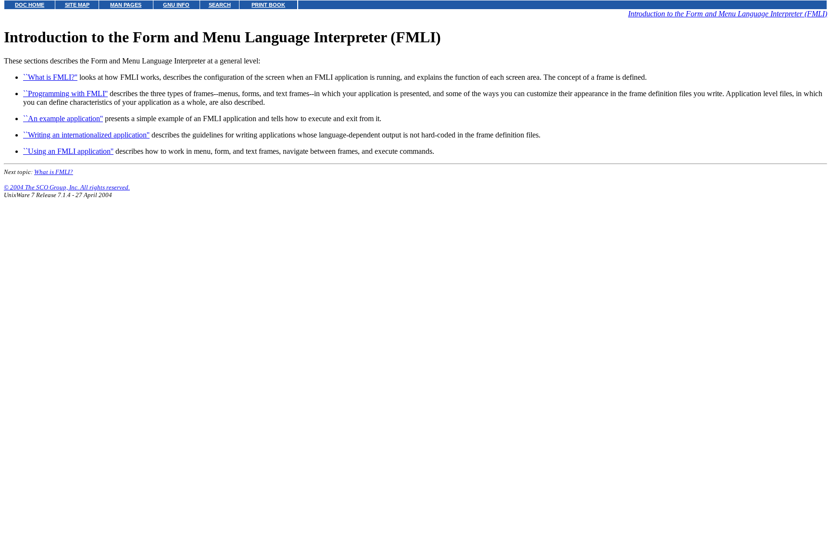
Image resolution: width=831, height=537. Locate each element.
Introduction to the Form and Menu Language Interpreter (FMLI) (727, 14)
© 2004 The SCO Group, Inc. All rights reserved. (67, 187)
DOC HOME (29, 5)
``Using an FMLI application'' (68, 151)
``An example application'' (63, 118)
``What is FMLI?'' (50, 77)
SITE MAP (77, 5)
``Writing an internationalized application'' (86, 135)
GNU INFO (176, 5)
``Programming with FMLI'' (65, 93)
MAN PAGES (125, 5)
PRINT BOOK (268, 5)
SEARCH (220, 5)
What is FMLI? (53, 171)
